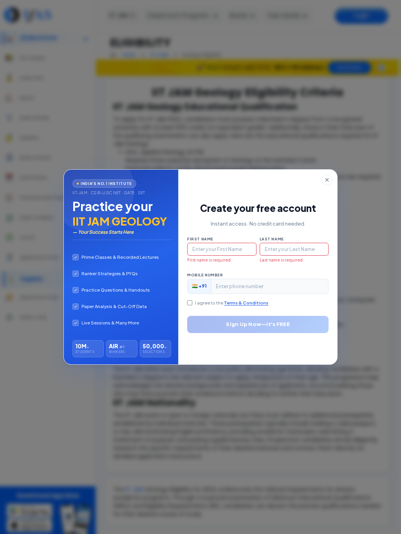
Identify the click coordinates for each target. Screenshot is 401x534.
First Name (200, 239)
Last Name (272, 239)
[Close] (327, 179)
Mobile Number (205, 274)
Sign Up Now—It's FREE (257, 324)
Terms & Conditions (246, 302)
